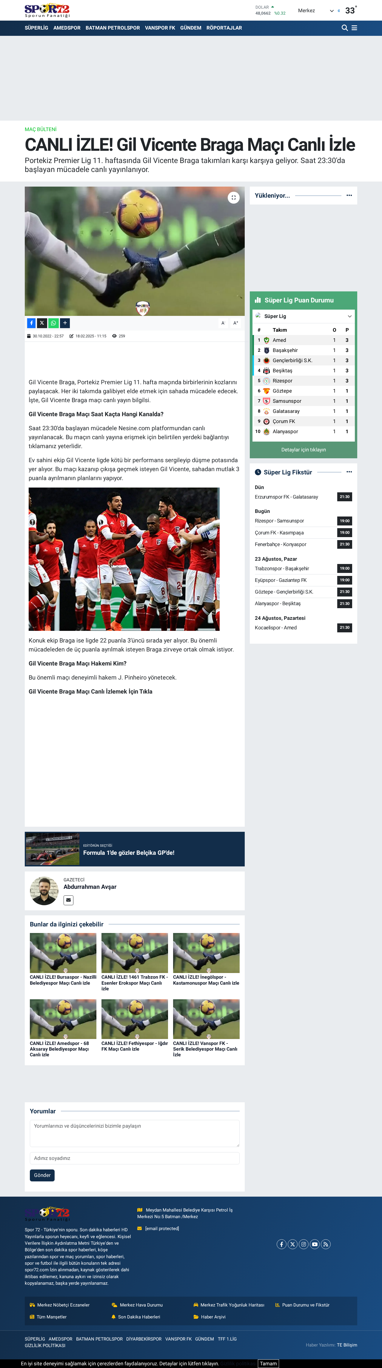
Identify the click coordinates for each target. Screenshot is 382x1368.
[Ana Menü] (353, 28)
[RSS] (326, 1244)
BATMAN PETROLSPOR (113, 28)
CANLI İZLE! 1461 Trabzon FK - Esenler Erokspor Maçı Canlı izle (134, 982)
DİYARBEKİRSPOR (143, 1339)
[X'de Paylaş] (42, 323)
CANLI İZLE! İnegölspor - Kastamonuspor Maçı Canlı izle (206, 980)
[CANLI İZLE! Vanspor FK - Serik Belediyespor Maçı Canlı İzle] (206, 1019)
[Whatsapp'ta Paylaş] (53, 323)
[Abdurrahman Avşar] (44, 890)
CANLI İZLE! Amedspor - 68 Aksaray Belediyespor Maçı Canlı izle (59, 1048)
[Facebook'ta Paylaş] (31, 323)
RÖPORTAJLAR (224, 28)
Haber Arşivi (213, 1317)
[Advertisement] (303, 247)
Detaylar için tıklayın (303, 450)
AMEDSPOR (67, 28)
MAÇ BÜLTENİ (41, 129)
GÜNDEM (190, 28)
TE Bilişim (347, 1345)
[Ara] (345, 28)
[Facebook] (281, 1244)
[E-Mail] (68, 900)
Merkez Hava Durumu (141, 1305)
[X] (293, 1244)
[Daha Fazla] (65, 323)
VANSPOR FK (160, 28)
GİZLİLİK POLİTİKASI (45, 1345)
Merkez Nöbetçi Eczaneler (63, 1305)
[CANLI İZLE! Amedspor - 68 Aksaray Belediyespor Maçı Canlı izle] (63, 1019)
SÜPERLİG (36, 28)
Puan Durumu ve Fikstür (305, 1305)
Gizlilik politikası (238, 1364)
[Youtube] (315, 1244)
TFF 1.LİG (227, 1339)
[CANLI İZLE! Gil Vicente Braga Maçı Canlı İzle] (135, 251)
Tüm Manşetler (52, 1317)
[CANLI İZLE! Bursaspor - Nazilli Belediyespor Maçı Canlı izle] (63, 953)
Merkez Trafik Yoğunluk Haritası (232, 1305)
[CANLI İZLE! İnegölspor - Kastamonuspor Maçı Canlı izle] (206, 953)
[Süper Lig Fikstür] (349, 472)
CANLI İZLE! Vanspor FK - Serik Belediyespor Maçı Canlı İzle (205, 1048)
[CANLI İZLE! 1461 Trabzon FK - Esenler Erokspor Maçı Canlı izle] (134, 953)
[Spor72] (47, 10)
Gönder (42, 1175)
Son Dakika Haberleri (139, 1317)
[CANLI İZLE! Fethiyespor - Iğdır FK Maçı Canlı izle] (134, 1019)
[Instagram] (304, 1244)
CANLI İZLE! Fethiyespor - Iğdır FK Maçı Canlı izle (134, 1046)
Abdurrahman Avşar (90, 886)
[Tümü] (349, 195)
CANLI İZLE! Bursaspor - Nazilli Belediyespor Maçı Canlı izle (63, 980)
